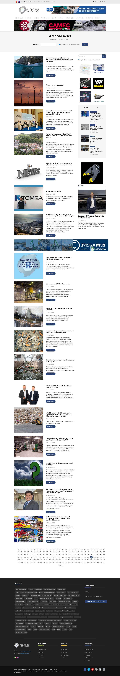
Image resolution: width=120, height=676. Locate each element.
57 (21, 554)
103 (79, 557)
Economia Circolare (20, 617)
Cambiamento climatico (64, 601)
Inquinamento (19, 614)
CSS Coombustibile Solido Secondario (69, 614)
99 (66, 557)
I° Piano (93, 136)
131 (79, 560)
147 (41, 562)
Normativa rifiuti (68, 598)
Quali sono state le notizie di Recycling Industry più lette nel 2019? (58, 258)
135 (91, 560)
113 (22, 560)
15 (66, 549)
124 (57, 560)
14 (63, 549)
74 (75, 554)
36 (44, 552)
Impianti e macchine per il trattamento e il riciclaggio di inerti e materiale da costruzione (56, 604)
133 (85, 560)
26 (100, 549)
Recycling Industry (22, 669)
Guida (64, 658)
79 (91, 554)
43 (66, 552)
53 (97, 552)
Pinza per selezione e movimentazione (37, 617)
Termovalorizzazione (33, 601)
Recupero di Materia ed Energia (46, 592)
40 (56, 552)
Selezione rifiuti (32, 620)
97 (59, 557)
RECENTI (86, 107)
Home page (53, 39)
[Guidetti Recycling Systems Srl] (85, 69)
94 (50, 557)
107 (91, 557)
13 (59, 549)
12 (56, 549)
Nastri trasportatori (20, 601)
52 (94, 552)
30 (25, 552)
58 (25, 554)
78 (88, 554)
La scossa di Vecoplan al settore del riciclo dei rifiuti (96, 140)
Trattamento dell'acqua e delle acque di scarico (50, 620)
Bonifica (65, 629)
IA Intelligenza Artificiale (60, 595)
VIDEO (61, 18)
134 (88, 560)
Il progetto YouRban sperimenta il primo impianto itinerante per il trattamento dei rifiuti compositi (96, 116)
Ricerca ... (36, 44)
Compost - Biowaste (44, 629)
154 (63, 562)
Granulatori (25, 595)
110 (101, 557)
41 (59, 552)
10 (50, 549)
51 (91, 552)
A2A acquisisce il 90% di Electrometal (58, 284)
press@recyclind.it (26, 651)
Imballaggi (27, 614)
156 (69, 562)
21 (85, 549)
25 (97, 549)
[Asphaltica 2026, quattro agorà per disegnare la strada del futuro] (85, 148)
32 (31, 552)
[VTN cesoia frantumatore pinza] (98, 83)
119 (41, 560)
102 (75, 557)
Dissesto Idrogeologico (66, 623)
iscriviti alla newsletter (96, 601)
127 (66, 560)
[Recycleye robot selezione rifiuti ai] (85, 96)
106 (88, 557)
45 (72, 552)
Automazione (19, 598)
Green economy (61, 592)
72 (69, 554)
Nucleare (35, 614)
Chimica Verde (28, 598)
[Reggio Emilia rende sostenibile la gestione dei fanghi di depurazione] (85, 126)
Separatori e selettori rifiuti (46, 598)
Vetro (29, 629)
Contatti (53, 1)
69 (59, 554)
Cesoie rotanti (19, 604)
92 (44, 557)
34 (37, 552)
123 (53, 560)
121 (47, 560)
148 (44, 562)
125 (60, 560)
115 (28, 560)
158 (75, 562)
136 (94, 560)
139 (104, 560)
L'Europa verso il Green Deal (55, 85)
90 (37, 557)
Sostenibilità (53, 601)
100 (69, 557)
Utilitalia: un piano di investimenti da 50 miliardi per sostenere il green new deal (59, 164)
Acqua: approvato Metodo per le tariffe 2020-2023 (59, 309)
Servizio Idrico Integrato (70, 620)
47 (78, 552)
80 (94, 554)
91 (40, 557)
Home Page (24, 1)
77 (85, 554)
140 (19, 562)
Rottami (18, 595)
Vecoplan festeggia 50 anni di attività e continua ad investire (58, 386)
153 (60, 562)
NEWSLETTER (69, 18)
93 (47, 557)
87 (28, 557)
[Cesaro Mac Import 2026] (61, 245)
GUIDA (54, 18)
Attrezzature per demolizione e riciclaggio (41, 595)
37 (47, 552)
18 (75, 549)
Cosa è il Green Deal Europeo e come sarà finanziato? (59, 464)
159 (79, 562)
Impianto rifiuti (61, 589)
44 (69, 552)
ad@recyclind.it (24, 653)
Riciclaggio (47, 623)
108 (94, 557)
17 (72, 549)
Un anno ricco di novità (53, 191)
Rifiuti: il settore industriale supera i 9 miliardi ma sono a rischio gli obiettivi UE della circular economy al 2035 (59, 414)
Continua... (50, 75)
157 (72, 562)
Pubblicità (47, 1)
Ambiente (75, 601)
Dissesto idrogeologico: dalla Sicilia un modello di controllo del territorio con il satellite (59, 135)
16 (69, 549)
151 (53, 562)
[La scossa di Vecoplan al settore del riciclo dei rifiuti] (85, 138)
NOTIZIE (36, 18)
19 (78, 549)
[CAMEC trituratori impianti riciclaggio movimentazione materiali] (60, 25)
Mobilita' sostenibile (21, 620)
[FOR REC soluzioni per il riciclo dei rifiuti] (76, 10)
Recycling (18, 607)
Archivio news (63, 39)
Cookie (88, 660)
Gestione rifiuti (29, 604)
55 (104, 552)
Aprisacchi (18, 611)
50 (88, 552)
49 (85, 552)
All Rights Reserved (32, 669)
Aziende (41, 658)
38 (50, 552)
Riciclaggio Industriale (73, 595)
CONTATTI (89, 18)
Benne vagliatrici (59, 611)
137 (98, 560)
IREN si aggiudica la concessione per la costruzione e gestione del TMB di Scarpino (60, 215)
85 (21, 557)
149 (47, 562)
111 (104, 557)
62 (37, 554)
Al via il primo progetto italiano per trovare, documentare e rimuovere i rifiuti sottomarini (59, 59)
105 (85, 557)
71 (66, 554)
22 (88, 549)
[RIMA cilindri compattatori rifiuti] (85, 83)
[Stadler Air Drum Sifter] (98, 69)
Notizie (92, 124)
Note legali (89, 658)
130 (75, 560)
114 (25, 560)
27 (104, 549)
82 (101, 554)
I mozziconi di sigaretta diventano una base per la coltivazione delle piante (60, 331)
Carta (36, 598)
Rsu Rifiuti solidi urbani (21, 632)
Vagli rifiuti (49, 611)
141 (22, 562)
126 (63, 560)
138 (101, 560)
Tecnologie (93, 111)
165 (98, 562)
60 (31, 554)
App (47, 614)
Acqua (41, 614)
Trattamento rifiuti (53, 617)
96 (56, 557)
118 (38, 560)
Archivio (34, 1)
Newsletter (40, 1)
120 (44, 560)
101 (72, 557)
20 (81, 549)
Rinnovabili (40, 626)
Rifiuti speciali (53, 614)
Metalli (68, 626)
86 (25, 557)
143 (28, 562)
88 (31, 557)
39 (53, 552)
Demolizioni (44, 601)
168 (60, 565)
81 (97, 554)
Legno (35, 629)
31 (28, 552)
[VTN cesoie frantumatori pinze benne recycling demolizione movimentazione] (92, 173)
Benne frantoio (19, 623)
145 (34, 562)
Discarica (55, 623)
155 (66, 562)
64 (44, 554)
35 (40, 552)
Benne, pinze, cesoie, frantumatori (31, 607)
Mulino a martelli (40, 611)
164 (94, 562)
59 (28, 554)
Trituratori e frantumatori (35, 589)
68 (56, 554)
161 (85, 562)
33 (34, 552)
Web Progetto (19, 672)
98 (63, 557)
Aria (70, 629)
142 (25, 562)
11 (53, 549)
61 (34, 554)
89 (34, 557)
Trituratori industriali (73, 592)
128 (69, 560)
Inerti (58, 629)
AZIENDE (97, 18)
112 (19, 560)
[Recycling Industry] (28, 10)
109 (98, 557)
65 (47, 554)
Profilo (29, 1)
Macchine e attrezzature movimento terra (52, 607)
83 (104, 554)
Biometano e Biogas (20, 629)
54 (101, 552)
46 (75, 552)
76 (82, 554)
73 (72, 554)
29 (21, 552)
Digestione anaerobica (66, 617)
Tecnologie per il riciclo (58, 626)
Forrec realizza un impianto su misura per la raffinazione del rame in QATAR (59, 439)
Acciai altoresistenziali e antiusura (34, 623)
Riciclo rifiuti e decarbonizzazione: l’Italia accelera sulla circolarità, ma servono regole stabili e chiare (59, 112)
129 (72, 560)
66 (50, 554)
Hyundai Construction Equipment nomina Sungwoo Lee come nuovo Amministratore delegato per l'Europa (59, 491)
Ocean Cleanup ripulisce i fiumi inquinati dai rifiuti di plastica (60, 360)
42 (63, 552)
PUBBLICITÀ (79, 18)
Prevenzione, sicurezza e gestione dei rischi (26, 592)
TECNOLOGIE (45, 18)
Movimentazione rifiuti (49, 589)
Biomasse (58, 598)
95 (53, 557)
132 (82, 560)
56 (18, 554)
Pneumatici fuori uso (70, 607)
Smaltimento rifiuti (69, 611)
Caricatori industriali (28, 611)
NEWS (97, 107)
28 (18, 552)
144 (31, 562)
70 (63, 554)
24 (94, 549)
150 (50, 562)
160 (82, 562)
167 (104, 562)
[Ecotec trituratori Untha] (98, 96)
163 (91, 562)
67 (53, 554)
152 (57, 562)
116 (31, 560)
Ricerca (48, 626)
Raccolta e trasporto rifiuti (22, 626)
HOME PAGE (19, 18)
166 (101, 562)
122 (50, 560)
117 (34, 560)
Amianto (33, 626)
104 (82, 557)
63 (40, 554)
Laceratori (77, 617)
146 (38, 562)
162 (88, 562)
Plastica (74, 626)
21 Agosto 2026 (82, 220)
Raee (53, 629)
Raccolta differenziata (21, 589)
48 (82, 552)
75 (78, 554)
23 (91, 549)
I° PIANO (28, 18)
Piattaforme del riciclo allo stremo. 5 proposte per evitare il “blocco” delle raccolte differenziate (58, 518)
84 (18, 557)
